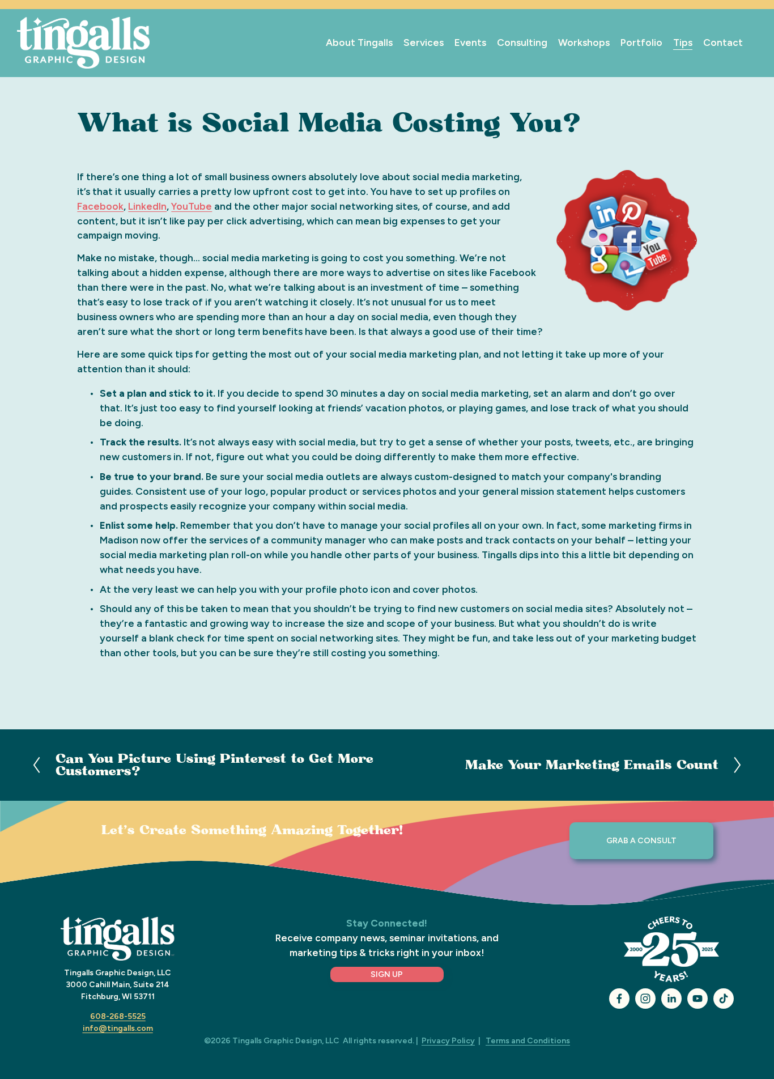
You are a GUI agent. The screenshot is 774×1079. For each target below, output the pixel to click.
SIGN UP (387, 974)
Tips (682, 42)
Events (470, 42)
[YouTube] (697, 998)
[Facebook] (619, 998)
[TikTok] (723, 998)
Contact (723, 42)
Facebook (100, 206)
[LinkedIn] (671, 998)
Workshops (584, 42)
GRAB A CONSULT (641, 841)
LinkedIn (147, 206)
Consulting (522, 42)
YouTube (191, 206)
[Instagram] (645, 998)
